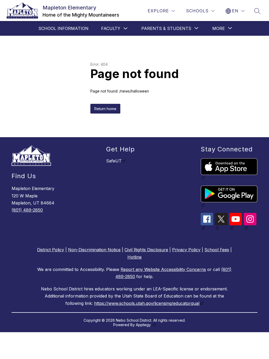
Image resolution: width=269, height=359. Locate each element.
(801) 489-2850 (27, 210)
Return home (105, 108)
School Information (63, 28)
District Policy (50, 249)
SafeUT (114, 160)
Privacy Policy (186, 249)
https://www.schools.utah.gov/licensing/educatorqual (146, 303)
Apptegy (144, 324)
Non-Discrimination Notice (94, 249)
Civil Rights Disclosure (146, 249)
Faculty (110, 28)
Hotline (134, 257)
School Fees (216, 249)
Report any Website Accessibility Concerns (163, 269)
